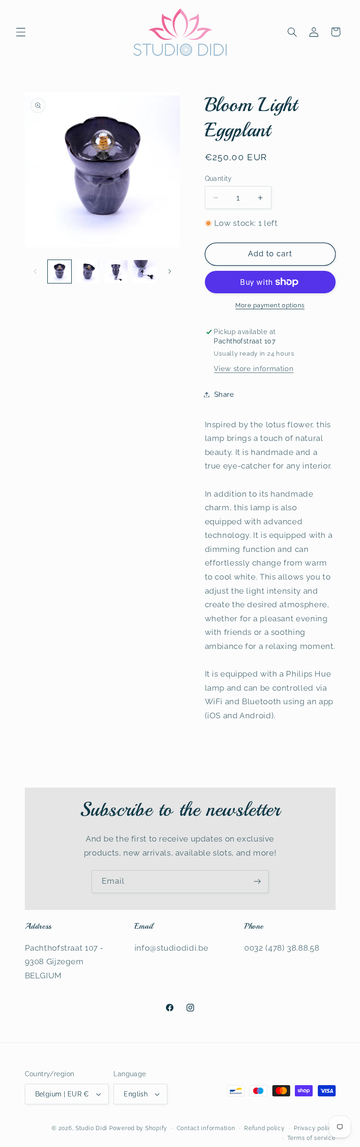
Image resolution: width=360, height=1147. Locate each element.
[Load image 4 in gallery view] (144, 271)
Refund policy (264, 1128)
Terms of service (311, 1138)
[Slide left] (35, 271)
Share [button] (224, 394)
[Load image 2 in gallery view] (87, 271)
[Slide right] (169, 271)
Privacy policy (314, 1128)
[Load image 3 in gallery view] (116, 271)
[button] (20, 32)
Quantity (218, 178)
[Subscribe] (257, 881)
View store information (253, 368)
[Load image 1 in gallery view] (59, 271)
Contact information (206, 1128)
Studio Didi (91, 1128)
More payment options (270, 305)
